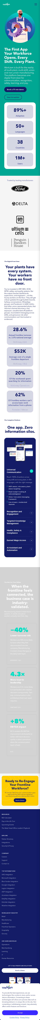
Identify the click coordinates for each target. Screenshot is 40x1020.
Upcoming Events (8, 825)
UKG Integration (7, 875)
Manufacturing (6, 920)
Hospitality (5, 930)
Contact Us (5, 864)
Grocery (4, 934)
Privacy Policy (24, 1017)
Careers (4, 857)
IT (2, 955)
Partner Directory (7, 839)
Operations (5, 944)
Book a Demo (20, 800)
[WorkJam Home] (6, 4)
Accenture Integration (9, 895)
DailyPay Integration (8, 899)
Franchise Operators (8, 927)
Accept (20, 1013)
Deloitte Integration (8, 902)
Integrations (6, 842)
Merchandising (7, 948)
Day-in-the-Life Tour (8, 821)
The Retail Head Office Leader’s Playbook (16, 828)
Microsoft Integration (9, 878)
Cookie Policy (14, 1017)
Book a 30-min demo (15, 89)
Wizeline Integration (9, 906)
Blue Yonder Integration (10, 881)
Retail (3, 916)
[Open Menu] (36, 4)
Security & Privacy (8, 846)
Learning (5, 951)
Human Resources (8, 958)
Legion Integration (8, 888)
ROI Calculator (7, 818)
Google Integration (8, 885)
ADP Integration (7, 892)
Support (4, 860)
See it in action (13, 97)
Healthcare (5, 923)
